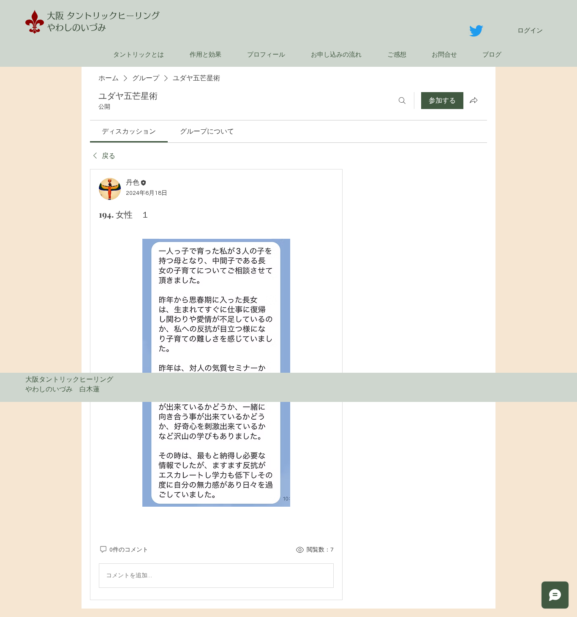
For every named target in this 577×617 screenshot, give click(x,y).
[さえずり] (476, 30)
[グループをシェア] (473, 100)
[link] (129, 131)
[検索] (402, 100)
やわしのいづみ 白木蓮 (65, 389)
